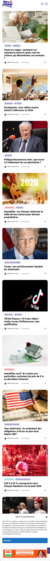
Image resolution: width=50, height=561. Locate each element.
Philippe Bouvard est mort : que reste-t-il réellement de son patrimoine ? (24, 161)
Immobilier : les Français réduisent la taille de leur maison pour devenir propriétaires (23, 214)
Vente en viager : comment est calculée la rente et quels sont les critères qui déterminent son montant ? (24, 54)
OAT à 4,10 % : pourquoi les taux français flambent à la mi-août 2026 (22, 485)
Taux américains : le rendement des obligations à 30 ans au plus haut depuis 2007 (23, 431)
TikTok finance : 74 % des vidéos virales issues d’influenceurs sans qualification (22, 321)
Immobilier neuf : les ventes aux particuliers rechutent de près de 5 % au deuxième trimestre (24, 376)
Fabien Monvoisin (13, 62)
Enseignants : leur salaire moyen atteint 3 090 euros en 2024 (21, 109)
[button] (46, 517)
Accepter (7, 540)
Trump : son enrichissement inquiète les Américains (23, 268)
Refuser (7, 547)
